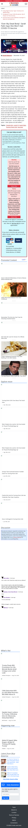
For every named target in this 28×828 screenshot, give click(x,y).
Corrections (14, 823)
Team (14, 807)
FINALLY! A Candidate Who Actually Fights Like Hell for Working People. (13, 774)
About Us (14, 810)
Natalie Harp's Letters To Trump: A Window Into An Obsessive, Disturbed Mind (10, 715)
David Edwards (7, 55)
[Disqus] (14, 592)
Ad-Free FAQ (15, 223)
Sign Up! (5, 798)
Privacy (14, 818)
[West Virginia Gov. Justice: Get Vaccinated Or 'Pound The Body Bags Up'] (14, 415)
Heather (4, 748)
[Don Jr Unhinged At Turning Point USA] (14, 510)
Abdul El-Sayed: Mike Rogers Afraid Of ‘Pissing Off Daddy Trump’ (9, 743)
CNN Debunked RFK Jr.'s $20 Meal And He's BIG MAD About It (10, 692)
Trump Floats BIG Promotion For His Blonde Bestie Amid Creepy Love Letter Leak (9, 669)
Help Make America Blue (10, 779)
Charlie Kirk (9, 125)
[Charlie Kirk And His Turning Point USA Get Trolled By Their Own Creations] (14, 486)
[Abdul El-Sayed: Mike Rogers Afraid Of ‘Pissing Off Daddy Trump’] (10, 733)
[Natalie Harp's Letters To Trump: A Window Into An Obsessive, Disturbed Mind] (10, 705)
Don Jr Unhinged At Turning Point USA (12, 519)
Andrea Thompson (6, 675)
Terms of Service (17, 537)
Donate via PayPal (18, 240)
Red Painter (4, 720)
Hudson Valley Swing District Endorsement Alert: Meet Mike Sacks (12, 768)
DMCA (14, 820)
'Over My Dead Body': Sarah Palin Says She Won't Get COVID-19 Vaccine (13, 25)
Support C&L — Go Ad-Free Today (14, 1)
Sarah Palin (22, 125)
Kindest (10, 244)
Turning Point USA (11, 127)
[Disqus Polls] (14, 558)
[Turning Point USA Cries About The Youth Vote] (14, 391)
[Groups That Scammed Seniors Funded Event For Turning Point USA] (14, 462)
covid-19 (16, 125)
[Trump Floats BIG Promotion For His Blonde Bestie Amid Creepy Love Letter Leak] (10, 658)
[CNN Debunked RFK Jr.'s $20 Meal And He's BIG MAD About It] (10, 683)
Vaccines (20, 127)
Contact (14, 812)
